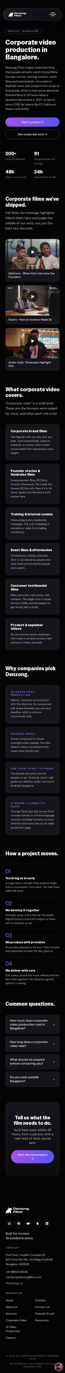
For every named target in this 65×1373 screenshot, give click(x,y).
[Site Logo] (17, 14)
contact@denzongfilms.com (23, 1277)
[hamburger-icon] (52, 14)
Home (9, 1300)
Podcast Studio (45, 1313)
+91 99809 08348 (17, 1272)
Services (11, 1313)
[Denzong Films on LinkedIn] (47, 1223)
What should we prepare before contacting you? (27, 1061)
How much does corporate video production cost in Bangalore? (29, 1024)
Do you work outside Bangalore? (24, 1079)
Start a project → (32, 122)
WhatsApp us (14, 1283)
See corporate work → (32, 134)
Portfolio (40, 1300)
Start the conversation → (32, 1156)
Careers (11, 1338)
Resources (42, 1320)
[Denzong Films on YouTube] (28, 1223)
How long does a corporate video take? (29, 1044)
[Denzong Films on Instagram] (9, 1223)
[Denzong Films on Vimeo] (37, 1223)
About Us (12, 1307)
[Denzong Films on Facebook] (18, 1223)
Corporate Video (16, 1320)
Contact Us (42, 1307)
